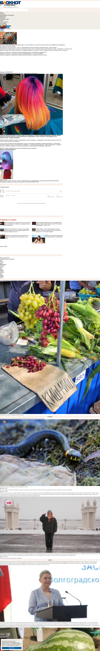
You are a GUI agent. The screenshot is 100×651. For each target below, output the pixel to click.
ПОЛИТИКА (3, 18)
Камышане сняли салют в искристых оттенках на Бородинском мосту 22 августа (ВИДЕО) (28, 626)
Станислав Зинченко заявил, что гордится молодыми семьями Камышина (82, 563)
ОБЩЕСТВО (3, 16)
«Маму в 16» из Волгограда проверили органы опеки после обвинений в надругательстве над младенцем (22, 553)
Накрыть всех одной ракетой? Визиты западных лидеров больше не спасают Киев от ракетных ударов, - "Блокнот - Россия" (25, 564)
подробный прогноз (4, 259)
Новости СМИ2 (3, 246)
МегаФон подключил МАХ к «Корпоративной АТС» (30, 495)
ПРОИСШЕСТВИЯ (4, 19)
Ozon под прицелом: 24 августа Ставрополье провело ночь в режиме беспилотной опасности (20, 489)
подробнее (11, 259)
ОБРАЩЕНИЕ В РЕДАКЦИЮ (7, 15)
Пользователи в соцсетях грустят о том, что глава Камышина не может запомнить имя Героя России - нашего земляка (28, 47)
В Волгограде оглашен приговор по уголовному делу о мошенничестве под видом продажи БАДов (21, 625)
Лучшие (8, 195)
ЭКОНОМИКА (3, 23)
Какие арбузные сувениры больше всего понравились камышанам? (15, 561)
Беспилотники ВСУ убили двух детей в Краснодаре (12, 558)
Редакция (2, 31)
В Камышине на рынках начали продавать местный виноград (11, 414)
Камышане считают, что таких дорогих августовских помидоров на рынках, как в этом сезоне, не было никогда (23, 418)
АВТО (8, 27)
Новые (2, 195)
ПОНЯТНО (12, 648)
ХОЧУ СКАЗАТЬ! (4, 22)
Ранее (13, 195)
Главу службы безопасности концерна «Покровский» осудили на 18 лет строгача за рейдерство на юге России (23, 492)
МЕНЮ (1, 12)
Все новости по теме (5, 46)
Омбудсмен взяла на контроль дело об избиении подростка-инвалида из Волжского (18, 622)
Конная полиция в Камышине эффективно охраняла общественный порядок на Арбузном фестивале (49, 561)
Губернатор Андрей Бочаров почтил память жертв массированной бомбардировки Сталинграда (54, 622)
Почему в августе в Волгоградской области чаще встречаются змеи (15, 486)
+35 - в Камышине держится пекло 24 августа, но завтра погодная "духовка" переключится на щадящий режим (54, 555)
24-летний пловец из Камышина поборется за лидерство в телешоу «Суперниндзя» (56, 489)
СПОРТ (1, 20)
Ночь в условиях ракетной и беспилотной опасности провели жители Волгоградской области (62, 553)
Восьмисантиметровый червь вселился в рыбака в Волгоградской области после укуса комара (60, 625)
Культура (2, 72)
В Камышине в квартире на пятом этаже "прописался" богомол (15, 182)
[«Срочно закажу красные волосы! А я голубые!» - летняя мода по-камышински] (31, 155)
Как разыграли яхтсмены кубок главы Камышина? (11, 494)
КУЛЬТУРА (2, 14)
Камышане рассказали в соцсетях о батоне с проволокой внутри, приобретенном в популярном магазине (25, 180)
